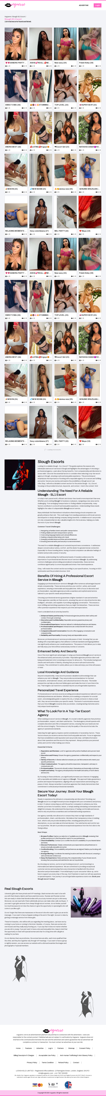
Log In (50, 1048)
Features (28, 1048)
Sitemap (71, 1048)
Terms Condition (48, 1062)
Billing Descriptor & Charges (24, 1055)
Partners (60, 1048)
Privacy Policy (32, 1062)
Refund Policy (63, 1062)
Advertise (39, 1048)
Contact (76, 1062)
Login (97, 5)
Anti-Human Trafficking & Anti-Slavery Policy (76, 1055)
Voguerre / (8, 16)
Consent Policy (84, 1048)
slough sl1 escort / (19, 16)
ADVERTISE (83, 5)
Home (18, 1048)
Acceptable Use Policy (47, 1055)
